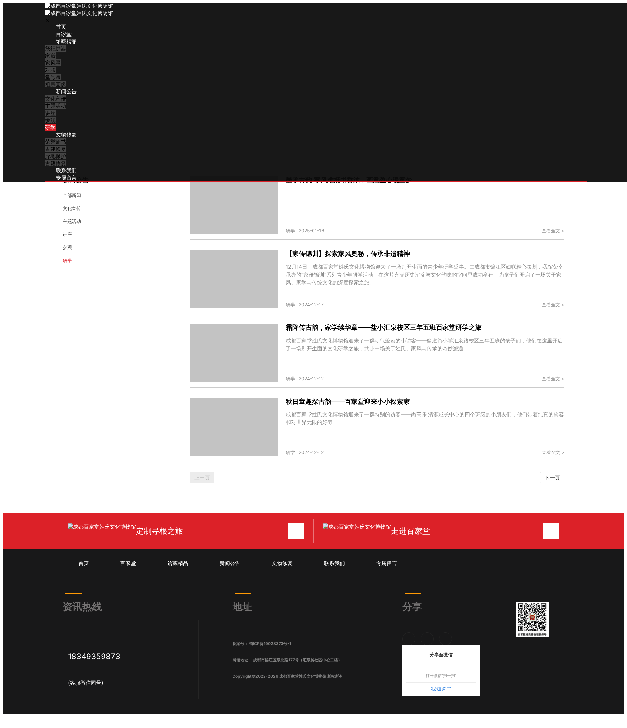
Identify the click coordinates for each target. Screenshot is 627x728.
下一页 (552, 477)
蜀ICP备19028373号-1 (270, 643)
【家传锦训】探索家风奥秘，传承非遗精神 (348, 254)
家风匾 (53, 62)
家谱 (50, 55)
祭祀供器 (55, 48)
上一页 (202, 477)
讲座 (50, 113)
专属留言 (66, 177)
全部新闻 (72, 195)
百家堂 (64, 34)
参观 (50, 120)
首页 (61, 27)
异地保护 (55, 156)
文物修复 (66, 134)
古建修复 (55, 149)
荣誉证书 (55, 141)
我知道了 (441, 689)
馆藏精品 (66, 41)
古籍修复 (55, 163)
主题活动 (55, 106)
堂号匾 (53, 77)
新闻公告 (66, 91)
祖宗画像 (55, 84)
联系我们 (66, 170)
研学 (50, 127)
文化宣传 (55, 98)
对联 (50, 70)
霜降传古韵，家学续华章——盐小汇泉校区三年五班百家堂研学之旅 (384, 327)
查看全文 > (553, 230)
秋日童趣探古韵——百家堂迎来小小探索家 (348, 401)
